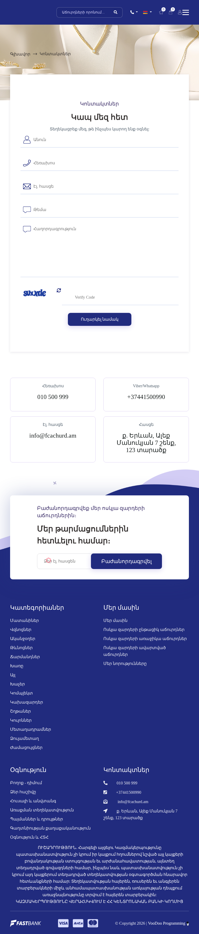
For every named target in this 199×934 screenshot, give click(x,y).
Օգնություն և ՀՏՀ (29, 837)
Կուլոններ (21, 720)
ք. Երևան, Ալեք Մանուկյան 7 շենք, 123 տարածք (140, 814)
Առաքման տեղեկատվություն (42, 810)
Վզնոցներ (20, 629)
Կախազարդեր (26, 702)
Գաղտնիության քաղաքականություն (50, 828)
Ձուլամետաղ (24, 738)
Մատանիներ (24, 620)
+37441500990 (128, 792)
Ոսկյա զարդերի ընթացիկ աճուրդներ (143, 629)
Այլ (12, 675)
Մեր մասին (115, 620)
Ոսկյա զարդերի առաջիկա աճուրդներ (145, 638)
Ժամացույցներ (26, 747)
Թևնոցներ (21, 647)
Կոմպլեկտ (21, 693)
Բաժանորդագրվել (126, 561)
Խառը (16, 666)
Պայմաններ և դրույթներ (36, 819)
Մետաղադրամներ (30, 729)
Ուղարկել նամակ (99, 319)
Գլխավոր (20, 54)
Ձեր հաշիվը (23, 792)
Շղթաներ (20, 711)
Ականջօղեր (22, 638)
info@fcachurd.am (133, 801)
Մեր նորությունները (125, 663)
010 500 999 (127, 783)
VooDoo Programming (167, 923)
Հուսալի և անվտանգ (33, 801)
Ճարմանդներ (25, 657)
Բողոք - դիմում (26, 783)
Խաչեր (17, 684)
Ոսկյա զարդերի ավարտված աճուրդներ (134, 651)
